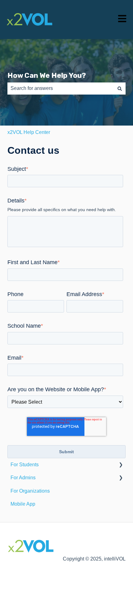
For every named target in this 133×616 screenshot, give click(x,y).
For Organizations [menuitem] (30, 491)
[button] (121, 465)
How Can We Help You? (46, 75)
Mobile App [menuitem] (23, 504)
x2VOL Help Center (28, 132)
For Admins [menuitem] (23, 477)
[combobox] (60, 88)
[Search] (120, 88)
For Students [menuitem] (25, 464)
